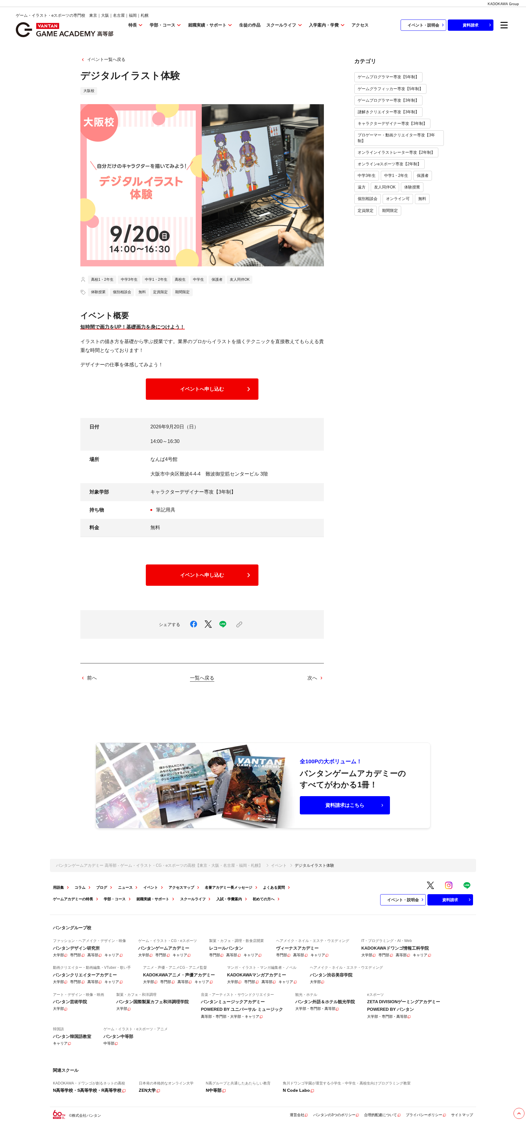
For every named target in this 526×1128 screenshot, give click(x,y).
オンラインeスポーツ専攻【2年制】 (389, 164)
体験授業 (412, 187)
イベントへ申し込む (202, 389)
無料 (422, 198)
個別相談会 (367, 198)
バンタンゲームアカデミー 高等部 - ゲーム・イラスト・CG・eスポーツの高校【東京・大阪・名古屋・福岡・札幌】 (159, 865)
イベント (279, 865)
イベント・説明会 (423, 25)
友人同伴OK (385, 187)
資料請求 (471, 25)
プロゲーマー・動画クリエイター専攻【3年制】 (396, 138)
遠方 (362, 187)
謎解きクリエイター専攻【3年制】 (388, 112)
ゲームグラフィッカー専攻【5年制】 (390, 88)
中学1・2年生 (396, 175)
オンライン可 (398, 198)
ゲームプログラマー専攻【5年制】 (388, 77)
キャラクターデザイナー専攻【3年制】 (392, 123)
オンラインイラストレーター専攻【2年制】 (396, 152)
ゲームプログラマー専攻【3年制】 (388, 100)
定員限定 (365, 210)
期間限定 (390, 210)
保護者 (423, 175)
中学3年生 (367, 175)
